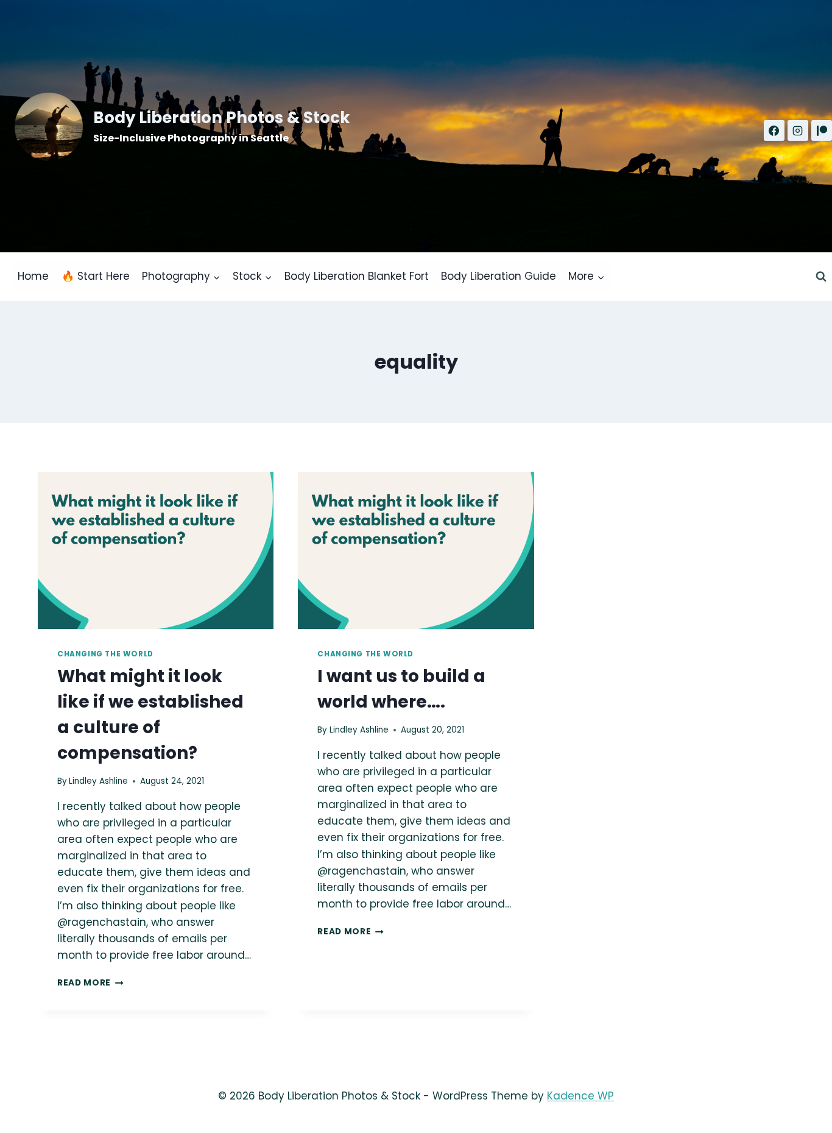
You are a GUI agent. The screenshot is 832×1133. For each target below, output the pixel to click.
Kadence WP (580, 1096)
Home (33, 276)
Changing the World (105, 654)
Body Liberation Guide (498, 276)
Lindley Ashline (98, 781)
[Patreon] (821, 130)
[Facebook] (774, 130)
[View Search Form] (821, 277)
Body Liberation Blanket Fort (356, 276)
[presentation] (155, 550)
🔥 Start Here (96, 276)
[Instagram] (798, 130)
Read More (90, 983)
